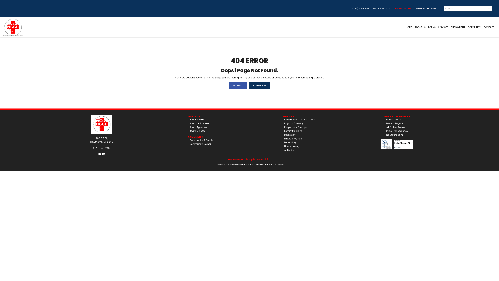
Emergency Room (294, 138)
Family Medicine (293, 131)
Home (409, 27)
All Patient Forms (395, 127)
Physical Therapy (293, 123)
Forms (432, 27)
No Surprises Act (395, 134)
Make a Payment (382, 8)
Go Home (237, 85)
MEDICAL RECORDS (426, 8)
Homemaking (291, 146)
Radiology (290, 134)
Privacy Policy (278, 164)
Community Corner (200, 144)
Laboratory (290, 142)
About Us (420, 27)
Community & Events (201, 140)
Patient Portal (403, 8)
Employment (458, 27)
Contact (489, 27)
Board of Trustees (199, 123)
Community (474, 27)
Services (443, 27)
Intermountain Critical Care (299, 119)
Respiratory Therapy (295, 127)
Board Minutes (197, 131)
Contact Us (259, 85)
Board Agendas (198, 127)
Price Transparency (397, 131)
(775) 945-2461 (360, 8)
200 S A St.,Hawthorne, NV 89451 (101, 140)
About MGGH (196, 119)
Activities (289, 150)
